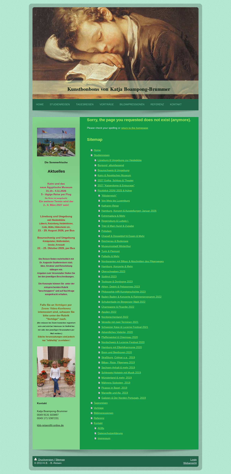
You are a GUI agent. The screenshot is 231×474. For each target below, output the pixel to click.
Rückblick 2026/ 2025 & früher (115, 190)
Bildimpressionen (103, 413)
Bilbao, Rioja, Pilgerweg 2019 (118, 362)
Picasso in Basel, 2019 (114, 387)
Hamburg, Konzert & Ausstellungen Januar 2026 (128, 210)
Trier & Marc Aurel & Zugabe (117, 225)
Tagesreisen (101, 402)
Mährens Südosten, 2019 (115, 382)
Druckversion (46, 459)
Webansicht (190, 463)
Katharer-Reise (110, 205)
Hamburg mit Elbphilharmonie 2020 (121, 347)
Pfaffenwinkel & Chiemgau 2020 (119, 337)
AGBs (101, 428)
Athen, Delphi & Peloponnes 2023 (120, 286)
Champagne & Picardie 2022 (117, 306)
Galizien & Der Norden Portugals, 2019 (123, 397)
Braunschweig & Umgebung (113, 170)
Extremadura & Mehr (113, 215)
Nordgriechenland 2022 (114, 316)
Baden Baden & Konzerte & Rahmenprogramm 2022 (131, 296)
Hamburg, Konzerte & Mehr (117, 266)
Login (193, 459)
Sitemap (60, 459)
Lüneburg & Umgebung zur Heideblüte (120, 160)
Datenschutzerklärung (110, 433)
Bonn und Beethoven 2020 (116, 352)
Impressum (104, 438)
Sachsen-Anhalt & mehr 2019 (118, 367)
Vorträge (99, 407)
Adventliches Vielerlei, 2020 (117, 332)
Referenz (99, 418)
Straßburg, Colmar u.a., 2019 (118, 357)
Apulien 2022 (108, 311)
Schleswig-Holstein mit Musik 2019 (121, 372)
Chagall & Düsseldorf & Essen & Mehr (123, 236)
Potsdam (106, 231)
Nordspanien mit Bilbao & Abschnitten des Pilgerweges (132, 261)
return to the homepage (134, 127)
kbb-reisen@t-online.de (50, 425)
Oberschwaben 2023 (113, 271)
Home (97, 150)
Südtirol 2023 (109, 276)
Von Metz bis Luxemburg (115, 200)
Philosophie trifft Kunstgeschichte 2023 (123, 291)
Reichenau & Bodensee (114, 241)
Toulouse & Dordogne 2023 (117, 281)
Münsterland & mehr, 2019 (116, 377)
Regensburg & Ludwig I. (115, 220)
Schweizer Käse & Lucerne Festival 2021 (124, 327)
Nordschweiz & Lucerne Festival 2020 (123, 342)
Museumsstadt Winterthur (116, 246)
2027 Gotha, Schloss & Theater (116, 180)
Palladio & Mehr (110, 256)
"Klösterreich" (109, 195)
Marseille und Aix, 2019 (114, 392)
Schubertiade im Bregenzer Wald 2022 (123, 301)
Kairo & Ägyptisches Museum (114, 175)
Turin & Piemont (110, 251)
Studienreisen (102, 155)
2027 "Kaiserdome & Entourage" (116, 185)
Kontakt (98, 423)
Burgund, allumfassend (111, 165)
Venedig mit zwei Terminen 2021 (119, 322)
